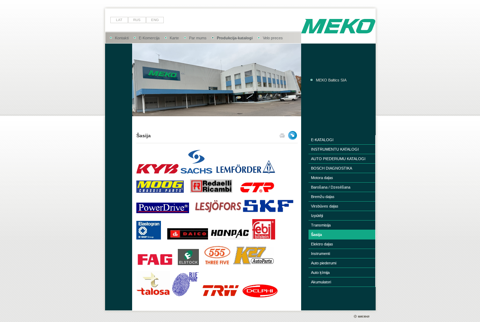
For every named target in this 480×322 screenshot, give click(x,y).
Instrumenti (320, 253)
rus (137, 20)
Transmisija (321, 225)
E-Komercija (149, 38)
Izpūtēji (317, 215)
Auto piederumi (323, 263)
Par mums (198, 38)
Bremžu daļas (323, 197)
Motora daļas (322, 178)
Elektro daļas (322, 244)
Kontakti (122, 38)
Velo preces (273, 38)
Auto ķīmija (320, 272)
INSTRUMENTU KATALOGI (335, 149)
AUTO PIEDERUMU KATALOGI (338, 159)
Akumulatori (321, 282)
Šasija (316, 234)
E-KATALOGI (322, 140)
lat (119, 20)
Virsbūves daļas (324, 206)
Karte (174, 38)
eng (155, 20)
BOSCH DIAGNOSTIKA (331, 168)
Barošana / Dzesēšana (330, 187)
